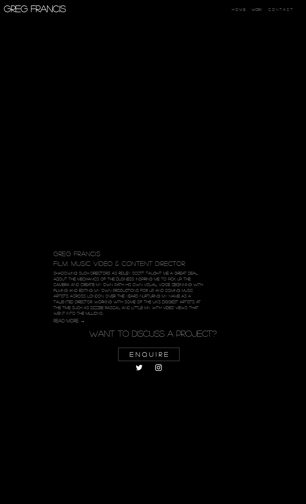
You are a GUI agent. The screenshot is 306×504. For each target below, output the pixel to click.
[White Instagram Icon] (158, 367)
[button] (148, 354)
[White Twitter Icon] (139, 367)
